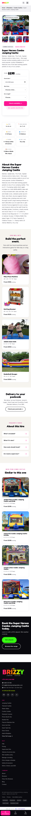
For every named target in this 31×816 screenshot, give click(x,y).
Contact (4, 784)
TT (12, 694)
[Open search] (23, 2)
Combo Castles (18, 7)
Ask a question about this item (15, 108)
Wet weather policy (7, 755)
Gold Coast (5, 803)
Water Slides (5, 708)
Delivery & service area (8, 752)
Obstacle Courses (7, 714)
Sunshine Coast (14, 803)
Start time (6, 86)
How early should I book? (12, 447)
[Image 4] (26, 39)
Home (3, 7)
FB (3, 694)
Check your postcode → (15, 409)
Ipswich (19, 800)
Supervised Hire (6, 749)
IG (8, 694)
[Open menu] (27, 2)
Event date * (7, 78)
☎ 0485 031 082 (7, 683)
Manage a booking (7, 757)
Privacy (9, 797)
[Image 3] (19, 39)
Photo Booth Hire (7, 717)
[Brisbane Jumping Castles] (13, 671)
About (3, 773)
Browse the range (11, 646)
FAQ (3, 744)
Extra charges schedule (8, 760)
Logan (24, 800)
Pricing (4, 746)
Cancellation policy (17, 797)
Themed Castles (6, 706)
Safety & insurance (7, 763)
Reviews (4, 776)
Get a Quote (9, 640)
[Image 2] (12, 39)
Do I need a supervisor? (11, 454)
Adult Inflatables (6, 733)
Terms (3, 797)
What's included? (9, 433)
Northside (5, 800)
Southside (12, 800)
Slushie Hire (5, 719)
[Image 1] (5, 39)
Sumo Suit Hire (6, 725)
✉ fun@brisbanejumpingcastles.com (12, 685)
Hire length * (7, 94)
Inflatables (9, 7)
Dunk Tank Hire (6, 728)
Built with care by (15, 808)
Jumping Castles (6, 703)
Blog (3, 781)
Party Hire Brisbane (7, 779)
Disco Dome (5, 730)
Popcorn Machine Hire (8, 722)
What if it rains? (9, 440)
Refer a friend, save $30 (9, 766)
